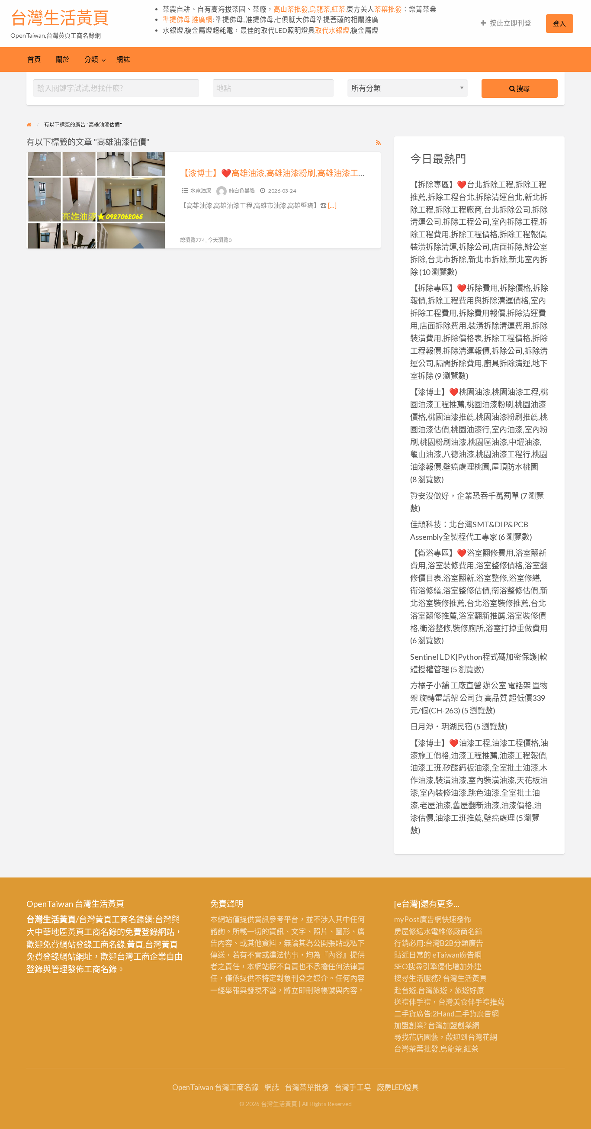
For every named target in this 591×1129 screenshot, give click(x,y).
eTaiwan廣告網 (457, 954)
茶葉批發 (388, 9)
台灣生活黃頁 (59, 17)
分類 (91, 59)
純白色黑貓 (242, 190)
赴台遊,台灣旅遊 (420, 990)
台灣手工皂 (352, 1087)
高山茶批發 (290, 9)
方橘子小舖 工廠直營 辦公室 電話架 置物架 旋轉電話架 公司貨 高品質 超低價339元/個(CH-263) (479, 698)
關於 (63, 59)
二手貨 (466, 1013)
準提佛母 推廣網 (187, 19)
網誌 (123, 59)
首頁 (34, 59)
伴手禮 (479, 1001)
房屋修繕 (409, 931)
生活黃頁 (472, 978)
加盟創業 (457, 1025)
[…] (332, 205)
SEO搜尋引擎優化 (423, 966)
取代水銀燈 (332, 30)
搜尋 (522, 88)
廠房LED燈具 (398, 1087)
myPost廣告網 (418, 919)
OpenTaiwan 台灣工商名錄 (215, 1087)
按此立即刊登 (510, 23)
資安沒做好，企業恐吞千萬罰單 (464, 495)
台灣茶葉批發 (416, 1048)
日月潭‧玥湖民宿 (441, 726)
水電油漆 (200, 190)
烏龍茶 (319, 9)
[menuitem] (506, 23)
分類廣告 (468, 943)
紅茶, (339, 9)
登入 (559, 23)
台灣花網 (482, 1037)
